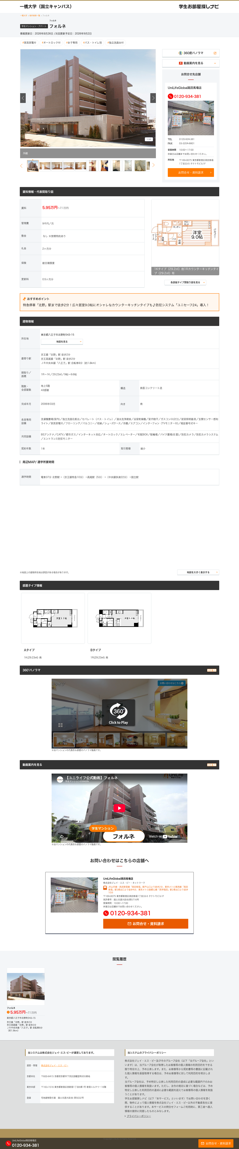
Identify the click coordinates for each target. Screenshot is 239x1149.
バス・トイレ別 (92, 42)
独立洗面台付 (115, 42)
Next (153, 98)
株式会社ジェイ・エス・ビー (54, 1065)
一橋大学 (24, 15)
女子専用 (72, 42)
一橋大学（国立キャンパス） (47, 6)
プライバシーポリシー (139, 1116)
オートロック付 (51, 42)
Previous (23, 98)
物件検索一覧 (34, 15)
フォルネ (45, 15)
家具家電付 (29, 42)
